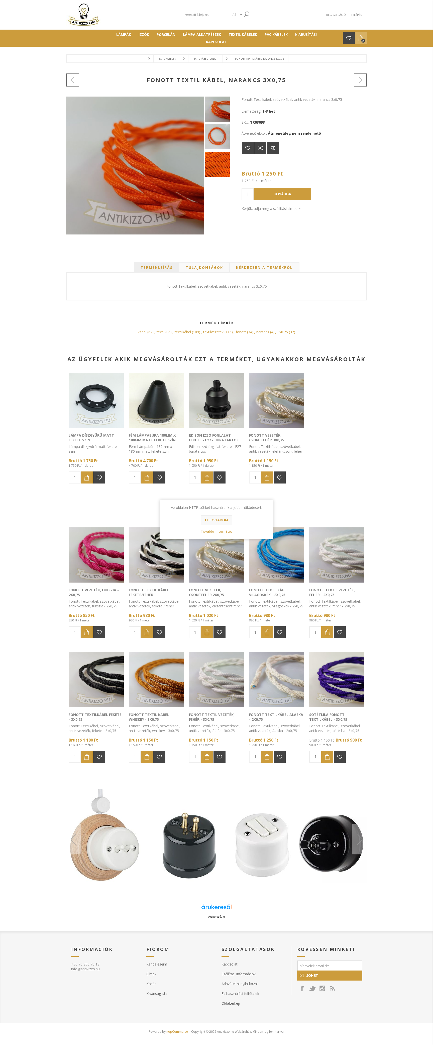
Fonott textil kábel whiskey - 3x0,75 (149, 717)
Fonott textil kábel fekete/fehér (149, 592)
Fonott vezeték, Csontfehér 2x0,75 (206, 592)
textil (160, 332)
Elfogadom (216, 520)
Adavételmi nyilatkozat (240, 983)
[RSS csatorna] (332, 988)
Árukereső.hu (216, 916)
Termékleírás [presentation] (157, 267)
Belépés (356, 15)
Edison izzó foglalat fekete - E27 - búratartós (214, 437)
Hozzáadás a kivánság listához (99, 477)
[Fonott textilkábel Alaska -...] (360, 80)
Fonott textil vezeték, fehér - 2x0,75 (332, 592)
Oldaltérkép (231, 1003)
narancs (262, 332)
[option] (216, 839)
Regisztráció (336, 15)
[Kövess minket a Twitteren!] (312, 988)
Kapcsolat (230, 964)
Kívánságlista (156, 993)
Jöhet (312, 976)
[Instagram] (322, 988)
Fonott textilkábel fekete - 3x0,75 (95, 717)
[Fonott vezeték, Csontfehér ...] (72, 80)
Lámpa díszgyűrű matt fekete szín (91, 437)
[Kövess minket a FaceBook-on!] (302, 988)
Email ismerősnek (273, 148)
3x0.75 (282, 332)
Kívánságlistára (248, 148)
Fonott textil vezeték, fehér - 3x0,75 (212, 717)
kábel (142, 332)
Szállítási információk (239, 974)
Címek (151, 974)
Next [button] (359, 839)
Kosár (151, 983)
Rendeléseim (156, 964)
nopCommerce (177, 1031)
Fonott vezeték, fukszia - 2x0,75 (94, 592)
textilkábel (183, 332)
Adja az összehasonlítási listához (260, 148)
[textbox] (206, 15)
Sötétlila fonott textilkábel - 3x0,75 (328, 717)
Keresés (246, 14)
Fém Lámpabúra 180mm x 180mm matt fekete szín (152, 437)
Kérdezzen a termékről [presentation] (264, 267)
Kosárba (282, 194)
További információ (216, 531)
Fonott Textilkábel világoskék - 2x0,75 (268, 592)
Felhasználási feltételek (240, 993)
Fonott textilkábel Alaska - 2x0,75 (276, 717)
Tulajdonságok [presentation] (204, 267)
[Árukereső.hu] (216, 909)
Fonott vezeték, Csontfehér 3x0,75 (266, 437)
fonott (241, 332)
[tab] (156, 267)
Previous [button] (73, 839)
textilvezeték (213, 332)
